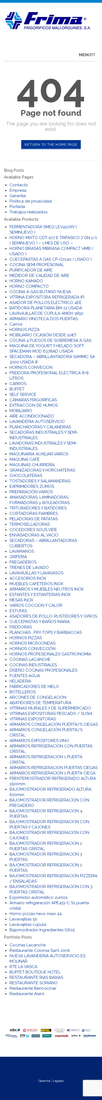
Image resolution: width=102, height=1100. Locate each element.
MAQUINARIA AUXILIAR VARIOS (39, 454)
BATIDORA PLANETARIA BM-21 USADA (46, 308)
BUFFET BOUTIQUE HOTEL (35, 972)
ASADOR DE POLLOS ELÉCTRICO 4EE (46, 302)
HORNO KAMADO (26, 281)
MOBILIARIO (21, 410)
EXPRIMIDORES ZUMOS (32, 486)
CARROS (18, 383)
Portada (17, 206)
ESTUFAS (18, 610)
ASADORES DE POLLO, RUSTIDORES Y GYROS (53, 616)
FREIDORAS (21, 627)
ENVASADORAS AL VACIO (34, 535)
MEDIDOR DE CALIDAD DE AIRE (39, 275)
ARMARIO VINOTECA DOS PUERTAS (44, 318)
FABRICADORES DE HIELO (34, 686)
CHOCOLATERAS (26, 475)
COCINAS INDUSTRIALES (33, 664)
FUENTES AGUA (25, 675)
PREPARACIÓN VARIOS (31, 491)
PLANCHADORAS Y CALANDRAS (40, 427)
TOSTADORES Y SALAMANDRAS (40, 481)
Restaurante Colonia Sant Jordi (40, 950)
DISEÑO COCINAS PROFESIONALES (43, 670)
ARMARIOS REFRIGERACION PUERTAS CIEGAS (54, 767)
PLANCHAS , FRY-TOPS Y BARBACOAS (46, 632)
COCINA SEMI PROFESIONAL (37, 264)
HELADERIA (20, 681)
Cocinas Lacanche (28, 945)
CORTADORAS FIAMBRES (34, 513)
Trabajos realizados (28, 212)
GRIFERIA (18, 556)
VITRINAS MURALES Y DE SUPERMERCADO (50, 708)
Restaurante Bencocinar (33, 988)
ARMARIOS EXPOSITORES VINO (39, 740)
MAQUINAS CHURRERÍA (32, 464)
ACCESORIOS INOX (28, 578)
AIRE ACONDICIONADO (32, 416)
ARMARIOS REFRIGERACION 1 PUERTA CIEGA (52, 773)
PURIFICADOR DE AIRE (31, 270)
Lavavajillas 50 (23, 919)
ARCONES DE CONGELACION (38, 697)
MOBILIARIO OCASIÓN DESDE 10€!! (43, 335)
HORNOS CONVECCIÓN (32, 648)
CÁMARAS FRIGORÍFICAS (33, 399)
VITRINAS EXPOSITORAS (33, 719)
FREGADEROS (23, 562)
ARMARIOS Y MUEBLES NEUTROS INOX (47, 589)
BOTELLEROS (23, 692)
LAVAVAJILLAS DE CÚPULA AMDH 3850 (47, 313)
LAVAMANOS (22, 551)
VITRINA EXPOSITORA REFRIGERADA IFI (47, 297)
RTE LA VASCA (23, 966)
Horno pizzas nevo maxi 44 (36, 913)
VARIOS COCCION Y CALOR (36, 605)
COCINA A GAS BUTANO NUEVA (40, 291)
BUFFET (17, 389)
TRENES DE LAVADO (29, 567)
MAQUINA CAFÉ (25, 459)
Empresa (18, 190)
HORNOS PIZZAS (26, 637)
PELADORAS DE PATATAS (34, 518)
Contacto (19, 185)
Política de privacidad (31, 201)
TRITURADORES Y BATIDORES (38, 508)
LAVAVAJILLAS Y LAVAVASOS (36, 573)
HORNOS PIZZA (24, 329)
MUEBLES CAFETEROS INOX (36, 583)
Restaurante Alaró (27, 993)
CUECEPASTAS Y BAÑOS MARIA (40, 621)
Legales (58, 1081)
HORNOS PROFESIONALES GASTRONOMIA (50, 654)
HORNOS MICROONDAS (32, 643)
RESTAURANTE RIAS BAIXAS (36, 977)
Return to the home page (50, 145)
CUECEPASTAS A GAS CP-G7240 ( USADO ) (51, 259)
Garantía (18, 195)
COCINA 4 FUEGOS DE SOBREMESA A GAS (50, 340)
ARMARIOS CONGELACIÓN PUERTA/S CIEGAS (54, 724)
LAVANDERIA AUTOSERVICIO (37, 421)
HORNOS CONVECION (31, 367)
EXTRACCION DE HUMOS (34, 405)
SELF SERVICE (23, 394)
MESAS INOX (21, 600)
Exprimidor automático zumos (38, 897)
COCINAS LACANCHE (30, 659)
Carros (16, 324)
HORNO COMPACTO (29, 286)
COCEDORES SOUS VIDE (33, 529)
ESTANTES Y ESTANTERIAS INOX (40, 594)
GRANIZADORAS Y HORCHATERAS (42, 470)
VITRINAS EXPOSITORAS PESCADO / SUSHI (51, 713)
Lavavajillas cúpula (28, 924)
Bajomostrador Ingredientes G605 (42, 929)
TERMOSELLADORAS (30, 524)
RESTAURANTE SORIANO (34, 982)
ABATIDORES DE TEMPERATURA (40, 702)
